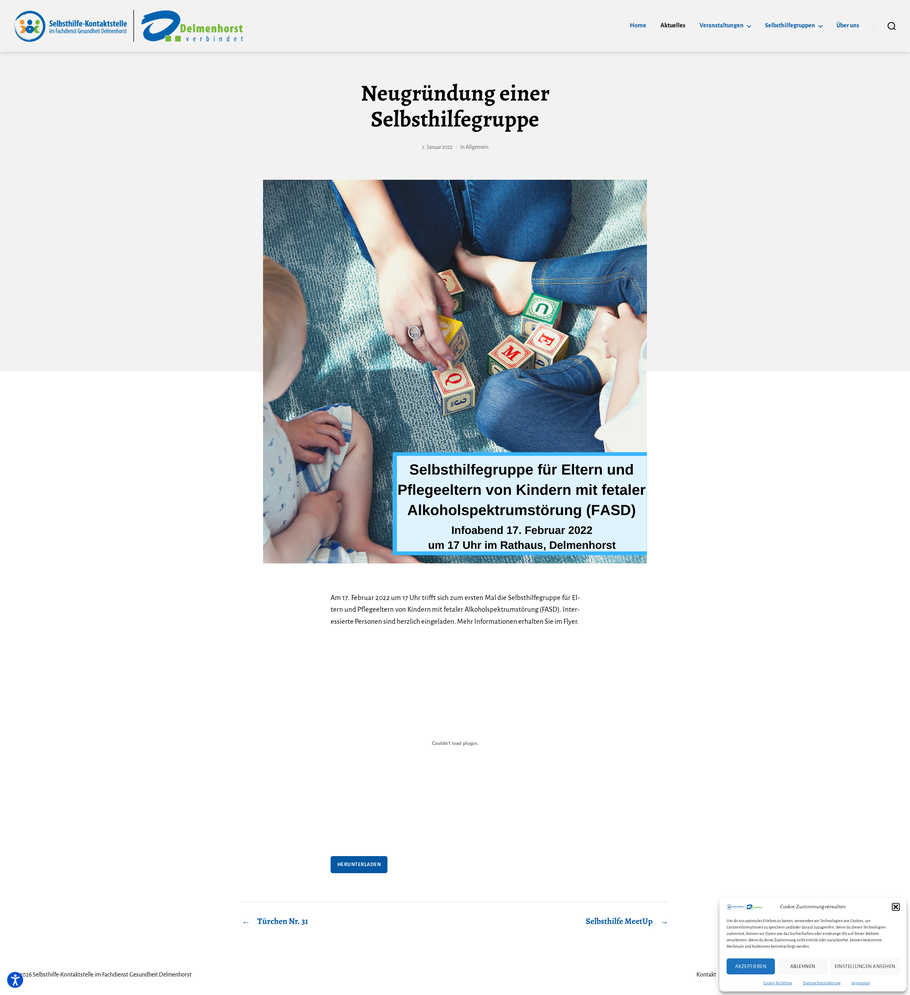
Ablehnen (802, 966)
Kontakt (706, 975)
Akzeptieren (751, 966)
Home (638, 25)
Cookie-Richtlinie (777, 983)
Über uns (847, 25)
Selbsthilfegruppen (790, 25)
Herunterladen (359, 864)
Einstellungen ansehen (865, 966)
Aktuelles (672, 25)
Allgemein (477, 147)
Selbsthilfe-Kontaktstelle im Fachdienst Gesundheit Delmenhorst (112, 975)
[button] (895, 906)
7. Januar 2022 (437, 147)
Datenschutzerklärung (822, 983)
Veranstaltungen (722, 25)
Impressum (860, 983)
